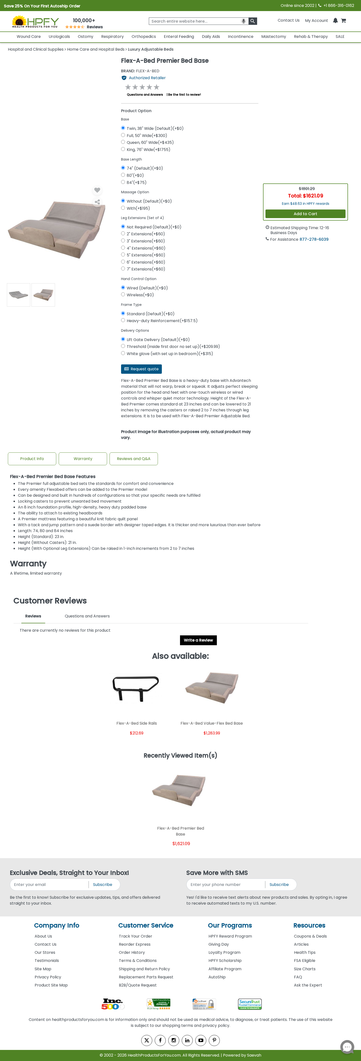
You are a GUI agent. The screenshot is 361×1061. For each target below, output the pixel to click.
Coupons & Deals (310, 936)
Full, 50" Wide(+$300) (147, 135)
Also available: (180, 656)
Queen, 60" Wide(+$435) (150, 142)
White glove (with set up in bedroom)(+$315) (170, 354)
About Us (43, 936)
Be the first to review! (184, 94)
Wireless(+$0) (140, 295)
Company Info (56, 925)
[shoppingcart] (343, 20)
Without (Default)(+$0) (149, 201)
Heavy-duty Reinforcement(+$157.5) (162, 321)
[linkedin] (187, 1040)
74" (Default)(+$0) (145, 168)
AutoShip (217, 977)
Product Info (32, 459)
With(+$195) (138, 208)
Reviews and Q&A (134, 459)
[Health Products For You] (35, 21)
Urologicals (59, 36)
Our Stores (45, 952)
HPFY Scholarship (225, 960)
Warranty (83, 459)
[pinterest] (214, 1040)
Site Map (43, 969)
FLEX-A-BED (140, 71)
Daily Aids (211, 36)
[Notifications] (335, 20)
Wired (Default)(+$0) (147, 288)
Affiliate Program (224, 969)
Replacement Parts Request (146, 977)
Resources (309, 925)
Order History (132, 952)
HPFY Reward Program (230, 936)
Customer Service (145, 925)
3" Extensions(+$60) (146, 241)
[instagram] (173, 1040)
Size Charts (305, 969)
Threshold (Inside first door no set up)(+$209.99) (173, 346)
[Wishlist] (97, 190)
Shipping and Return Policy (144, 969)
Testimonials (47, 960)
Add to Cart (305, 214)
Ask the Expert (308, 985)
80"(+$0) (135, 175)
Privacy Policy (48, 977)
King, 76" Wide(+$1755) (148, 149)
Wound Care (29, 36)
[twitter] (146, 1040)
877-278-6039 (314, 239)
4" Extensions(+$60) (146, 248)
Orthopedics (144, 36)
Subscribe (102, 884)
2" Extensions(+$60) (146, 234)
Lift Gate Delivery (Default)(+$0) (158, 340)
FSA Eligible (304, 960)
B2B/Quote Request (138, 985)
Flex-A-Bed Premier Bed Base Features (53, 476)
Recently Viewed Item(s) (181, 756)
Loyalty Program (224, 952)
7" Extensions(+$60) (146, 269)
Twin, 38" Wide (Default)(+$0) (155, 128)
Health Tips (305, 952)
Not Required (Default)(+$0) (154, 227)
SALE (340, 36)
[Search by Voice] (244, 21)
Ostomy (85, 36)
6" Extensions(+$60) (146, 262)
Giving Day (218, 944)
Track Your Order (135, 936)
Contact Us (289, 20)
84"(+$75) (137, 182)
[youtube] (200, 1040)
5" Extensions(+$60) (146, 255)
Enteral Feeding (179, 36)
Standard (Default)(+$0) (151, 314)
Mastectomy (273, 36)
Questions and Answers (145, 94)
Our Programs (230, 925)
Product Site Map (51, 985)
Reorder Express (135, 944)
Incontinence (240, 36)
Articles (301, 944)
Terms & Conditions (138, 960)
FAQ (298, 977)
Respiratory (112, 36)
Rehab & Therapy (311, 36)
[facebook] (160, 1040)
